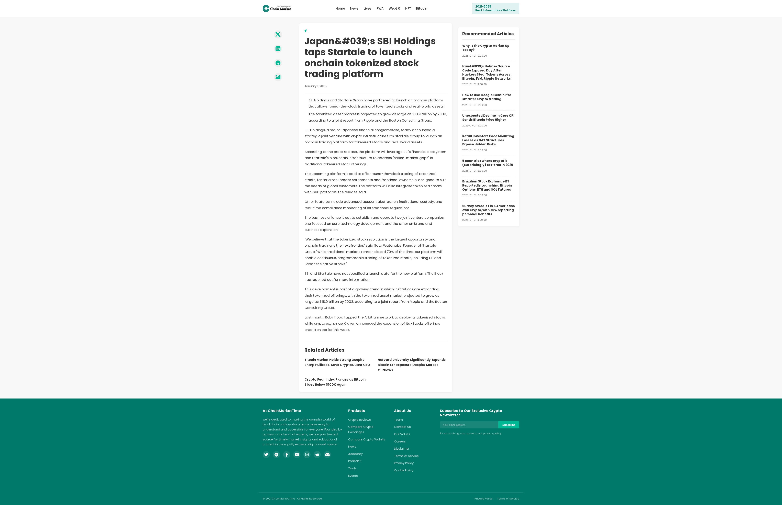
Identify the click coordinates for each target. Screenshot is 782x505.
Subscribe (508, 424)
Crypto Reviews (359, 420)
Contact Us (402, 427)
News (354, 8)
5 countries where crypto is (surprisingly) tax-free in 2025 (487, 163)
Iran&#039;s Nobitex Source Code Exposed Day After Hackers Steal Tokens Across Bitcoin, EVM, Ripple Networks (486, 72)
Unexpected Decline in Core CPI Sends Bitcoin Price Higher (488, 117)
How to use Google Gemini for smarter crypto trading (486, 97)
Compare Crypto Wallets (366, 439)
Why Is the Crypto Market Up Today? (486, 48)
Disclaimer (401, 449)
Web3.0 (394, 8)
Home (340, 8)
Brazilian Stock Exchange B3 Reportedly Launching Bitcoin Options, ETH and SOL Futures (487, 185)
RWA (380, 8)
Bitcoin (421, 8)
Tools (352, 468)
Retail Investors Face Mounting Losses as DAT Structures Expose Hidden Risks (488, 140)
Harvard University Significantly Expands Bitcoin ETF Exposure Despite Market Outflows (412, 364)
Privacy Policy (404, 463)
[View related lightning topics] (305, 31)
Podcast (354, 461)
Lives (367, 8)
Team (398, 420)
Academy (355, 454)
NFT (408, 8)
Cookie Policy (403, 470)
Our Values (402, 434)
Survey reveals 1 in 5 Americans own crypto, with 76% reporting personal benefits (488, 210)
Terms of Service (406, 456)
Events (353, 476)
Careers (400, 441)
